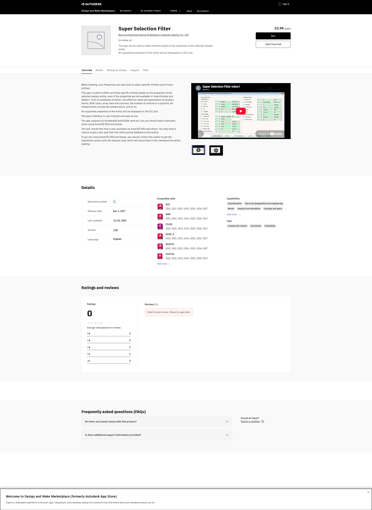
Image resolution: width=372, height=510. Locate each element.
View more (162, 263)
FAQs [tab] (145, 70)
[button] (157, 422)
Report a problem (250, 421)
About (189, 11)
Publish (173, 10)
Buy (273, 35)
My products (203, 11)
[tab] (199, 151)
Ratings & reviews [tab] (117, 70)
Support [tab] (134, 70)
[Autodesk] (91, 4)
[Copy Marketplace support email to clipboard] (262, 421)
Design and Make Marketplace (98, 10)
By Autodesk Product (151, 10)
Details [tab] (99, 70)
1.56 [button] (115, 230)
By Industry (125, 10)
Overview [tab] (87, 70)
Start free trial (273, 44)
